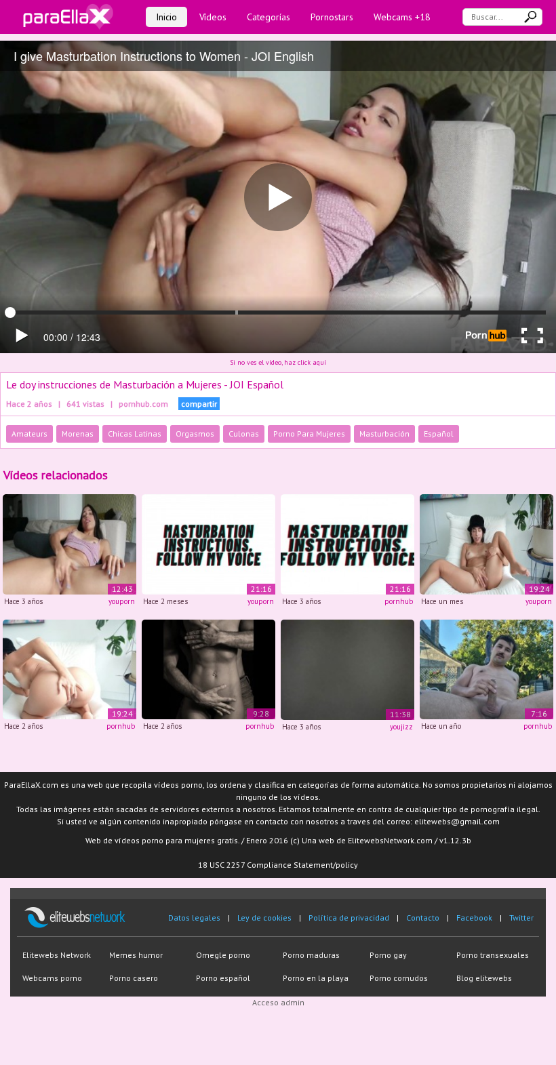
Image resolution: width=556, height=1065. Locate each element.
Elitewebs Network (56, 955)
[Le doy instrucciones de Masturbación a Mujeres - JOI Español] (69, 543)
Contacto (422, 917)
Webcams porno (52, 978)
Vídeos (212, 17)
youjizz (401, 726)
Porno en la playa (316, 978)
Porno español (223, 978)
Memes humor (136, 955)
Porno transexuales (492, 955)
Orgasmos (195, 433)
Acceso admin (278, 1002)
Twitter (521, 917)
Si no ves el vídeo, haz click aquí (278, 362)
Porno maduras (311, 955)
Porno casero (133, 978)
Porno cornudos (399, 978)
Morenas (78, 433)
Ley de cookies (264, 917)
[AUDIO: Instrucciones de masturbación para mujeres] (208, 543)
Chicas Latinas (134, 433)
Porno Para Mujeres (309, 433)
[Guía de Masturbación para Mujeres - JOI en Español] (486, 543)
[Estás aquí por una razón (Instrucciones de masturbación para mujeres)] (347, 669)
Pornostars (332, 17)
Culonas (244, 433)
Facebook (474, 917)
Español (439, 433)
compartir (199, 404)
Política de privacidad (349, 917)
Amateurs (29, 433)
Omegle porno (223, 955)
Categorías (268, 17)
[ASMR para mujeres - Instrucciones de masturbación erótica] (208, 669)
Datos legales (194, 917)
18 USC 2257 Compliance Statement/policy (278, 865)
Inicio (166, 17)
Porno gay (388, 955)
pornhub (398, 601)
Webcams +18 (402, 17)
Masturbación (384, 433)
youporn (121, 601)
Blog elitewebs (484, 978)
